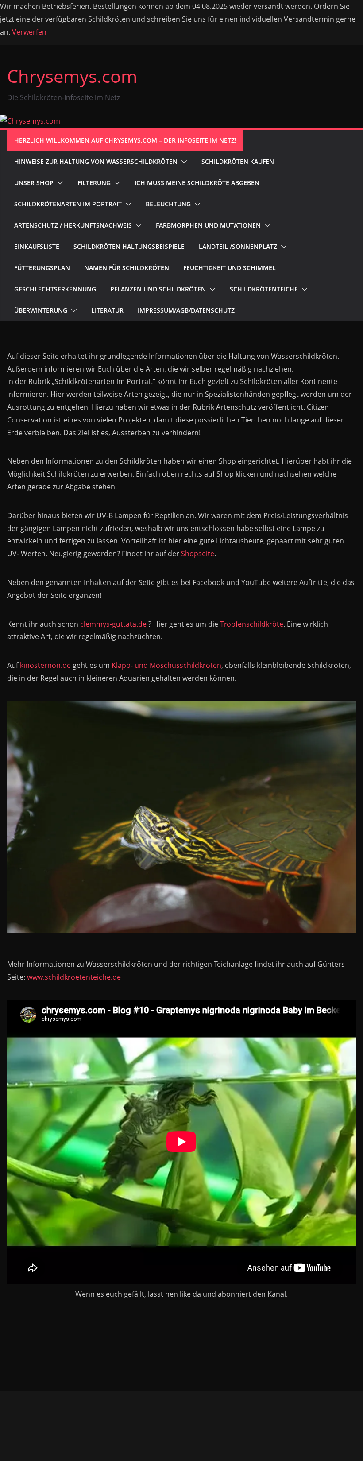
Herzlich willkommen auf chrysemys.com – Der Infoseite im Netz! (125, 140)
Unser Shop (34, 182)
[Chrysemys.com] (30, 121)
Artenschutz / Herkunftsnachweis (73, 225)
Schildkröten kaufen (237, 161)
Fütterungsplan (42, 268)
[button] (182, 161)
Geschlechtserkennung (55, 289)
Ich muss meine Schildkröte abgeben (197, 182)
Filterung (94, 182)
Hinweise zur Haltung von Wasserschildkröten (96, 161)
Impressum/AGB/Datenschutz (186, 310)
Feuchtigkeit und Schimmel (229, 268)
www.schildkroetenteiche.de (74, 977)
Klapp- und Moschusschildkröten (166, 665)
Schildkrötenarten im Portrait (68, 204)
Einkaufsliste (36, 246)
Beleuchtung (168, 204)
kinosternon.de (45, 665)
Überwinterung (40, 310)
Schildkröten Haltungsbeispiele (129, 246)
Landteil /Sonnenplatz (238, 246)
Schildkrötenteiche (264, 289)
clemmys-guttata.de (113, 624)
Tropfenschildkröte (251, 624)
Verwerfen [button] (29, 32)
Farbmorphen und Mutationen (208, 225)
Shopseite (197, 553)
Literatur (107, 310)
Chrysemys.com (72, 76)
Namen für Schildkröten (126, 268)
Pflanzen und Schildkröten (158, 289)
